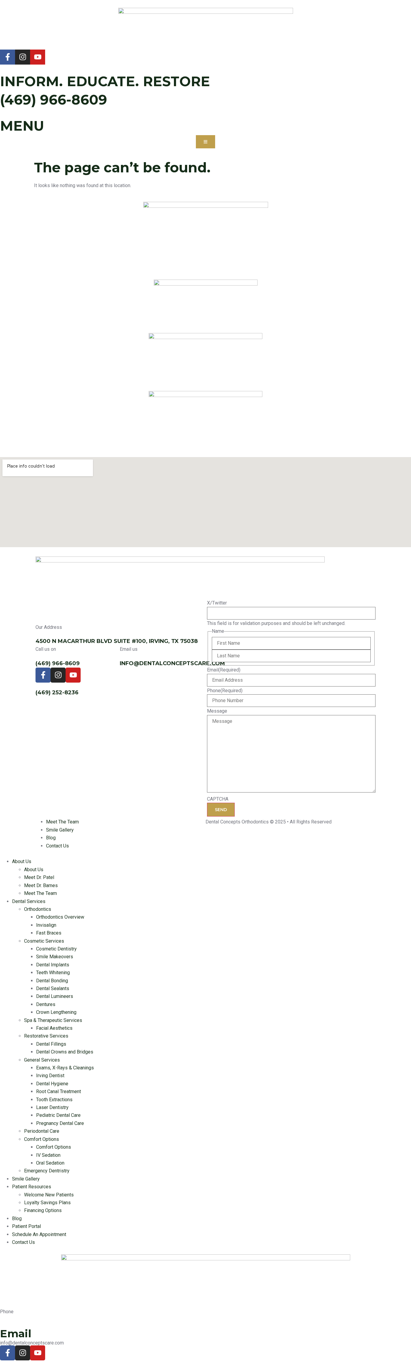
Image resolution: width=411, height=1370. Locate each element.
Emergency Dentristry (47, 1171)
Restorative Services (46, 1036)
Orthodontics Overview (60, 917)
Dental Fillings (51, 1044)
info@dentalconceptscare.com (172, 663)
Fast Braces (48, 933)
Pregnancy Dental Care (60, 1123)
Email (223, 670)
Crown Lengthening (56, 1012)
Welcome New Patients (49, 1195)
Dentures (45, 1004)
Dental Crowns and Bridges (64, 1052)
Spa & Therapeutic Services (53, 1020)
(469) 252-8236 (57, 692)
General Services (42, 1060)
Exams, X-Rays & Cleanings (65, 1068)
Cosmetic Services (44, 941)
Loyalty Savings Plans (47, 1202)
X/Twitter (217, 603)
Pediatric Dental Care (58, 1115)
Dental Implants (52, 965)
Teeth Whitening (53, 972)
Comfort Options (41, 1139)
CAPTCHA (217, 799)
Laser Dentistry (52, 1107)
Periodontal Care (41, 1131)
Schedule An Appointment (39, 1234)
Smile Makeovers (54, 956)
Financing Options (43, 1210)
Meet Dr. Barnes (41, 885)
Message (217, 711)
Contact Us (23, 1242)
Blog (17, 1218)
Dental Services (28, 901)
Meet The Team (40, 893)
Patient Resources (31, 1187)
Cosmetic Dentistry (56, 949)
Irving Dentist (50, 1075)
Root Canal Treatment (58, 1091)
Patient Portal (26, 1226)
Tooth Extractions (54, 1099)
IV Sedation (48, 1155)
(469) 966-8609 (53, 99)
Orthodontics (37, 909)
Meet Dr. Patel (39, 877)
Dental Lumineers (54, 996)
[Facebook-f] (7, 57)
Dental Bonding (52, 981)
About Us (21, 861)
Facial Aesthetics (54, 1028)
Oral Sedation (50, 1163)
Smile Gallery (26, 1179)
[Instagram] (22, 57)
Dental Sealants (52, 988)
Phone (225, 690)
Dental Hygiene (52, 1084)
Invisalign (46, 925)
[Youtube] (37, 57)
